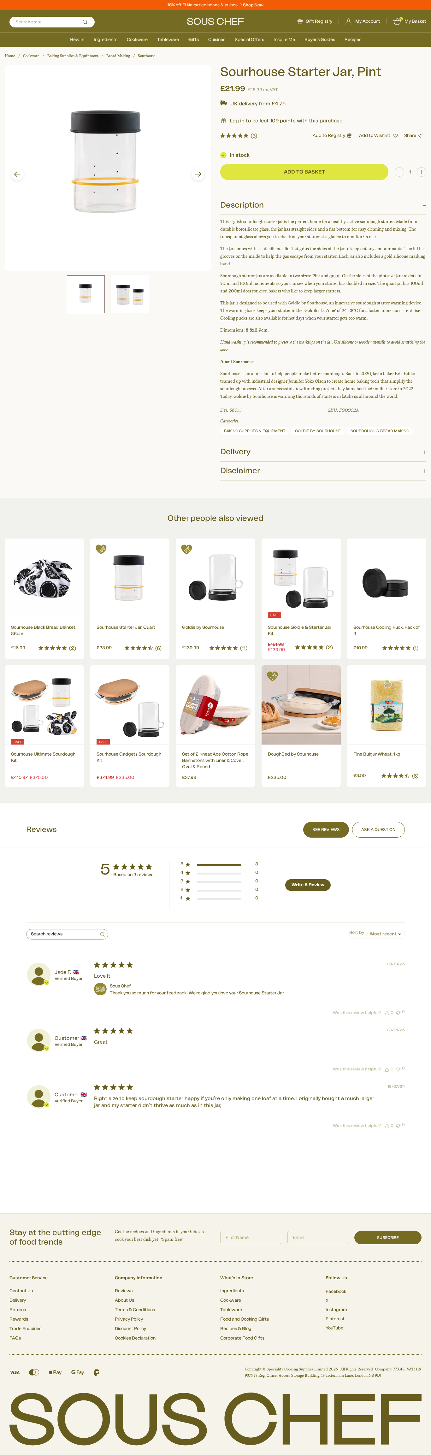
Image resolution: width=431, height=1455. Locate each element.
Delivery (17, 1300)
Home (10, 56)
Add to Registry (329, 135)
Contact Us (21, 1291)
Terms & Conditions (135, 1310)
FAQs (15, 1338)
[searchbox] (62, 934)
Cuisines (216, 40)
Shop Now (253, 5)
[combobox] (376, 934)
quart (334, 276)
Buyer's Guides (319, 40)
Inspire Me (284, 40)
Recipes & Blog (235, 1329)
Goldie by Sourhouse (307, 303)
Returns (17, 1310)
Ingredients (105, 40)
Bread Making (118, 56)
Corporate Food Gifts (242, 1338)
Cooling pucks (233, 318)
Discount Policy (130, 1329)
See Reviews (326, 830)
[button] (17, 174)
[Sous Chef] (215, 21)
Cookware (137, 40)
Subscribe (388, 1238)
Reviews (124, 1291)
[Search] (85, 22)
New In (77, 40)
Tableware (168, 40)
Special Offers (249, 40)
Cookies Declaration (135, 1338)
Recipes (353, 40)
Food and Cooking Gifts (244, 1319)
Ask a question (378, 830)
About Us (124, 1300)
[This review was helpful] (387, 1012)
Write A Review (308, 885)
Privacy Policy (129, 1319)
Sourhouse (147, 56)
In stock (240, 155)
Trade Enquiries (25, 1329)
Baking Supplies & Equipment (72, 56)
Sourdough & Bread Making (380, 431)
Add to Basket (44, 646)
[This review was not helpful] (398, 1012)
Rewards (18, 1319)
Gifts (193, 40)
